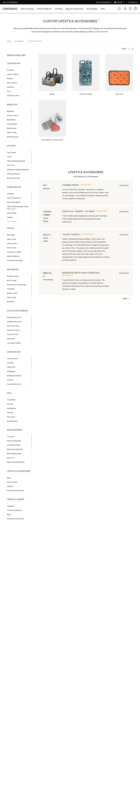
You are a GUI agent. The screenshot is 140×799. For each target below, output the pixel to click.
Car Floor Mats (12, 334)
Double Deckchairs (14, 322)
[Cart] (135, 9)
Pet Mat (10, 404)
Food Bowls (11, 400)
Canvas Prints (12, 358)
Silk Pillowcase (12, 137)
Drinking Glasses (13, 174)
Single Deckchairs (14, 317)
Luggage (10, 506)
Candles (10, 363)
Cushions (10, 70)
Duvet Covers (12, 115)
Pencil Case (11, 248)
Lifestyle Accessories (18, 471)
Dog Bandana (12, 421)
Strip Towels (11, 297)
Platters (10, 217)
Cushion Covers (13, 95)
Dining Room (14, 187)
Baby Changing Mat (15, 449)
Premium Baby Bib (14, 441)
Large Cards (12, 243)
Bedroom (12, 104)
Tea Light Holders (14, 343)
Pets (9, 393)
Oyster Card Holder (14, 260)
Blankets (10, 111)
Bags (9, 478)
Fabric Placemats (14, 198)
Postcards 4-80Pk (14, 252)
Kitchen (11, 146)
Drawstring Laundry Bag (16, 285)
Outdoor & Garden (17, 310)
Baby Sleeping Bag (14, 453)
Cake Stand (11, 221)
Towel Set (10, 289)
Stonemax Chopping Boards (18, 169)
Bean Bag (10, 235)
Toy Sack (10, 436)
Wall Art (10, 380)
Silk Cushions (12, 83)
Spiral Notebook (13, 256)
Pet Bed (10, 413)
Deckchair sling (13, 326)
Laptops (10, 486)
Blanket (10, 78)
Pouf (9, 91)
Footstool (10, 87)
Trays (9, 157)
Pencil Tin (11, 458)
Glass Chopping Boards (16, 161)
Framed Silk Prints (14, 384)
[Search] (119, 9)
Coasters (10, 194)
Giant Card (11, 239)
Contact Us (132, 2)
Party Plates (11, 213)
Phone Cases (12, 482)
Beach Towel (12, 293)
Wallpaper (11, 371)
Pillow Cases (12, 132)
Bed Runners (11, 128)
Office (10, 228)
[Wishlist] (130, 8)
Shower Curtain (13, 276)
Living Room (13, 63)
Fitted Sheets (12, 124)
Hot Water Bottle (13, 445)
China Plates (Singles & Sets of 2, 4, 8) (17, 207)
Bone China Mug (13, 178)
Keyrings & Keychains (15, 490)
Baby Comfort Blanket (15, 462)
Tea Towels (11, 152)
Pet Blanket (11, 408)
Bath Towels (11, 280)
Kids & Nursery (15, 430)
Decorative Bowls (13, 202)
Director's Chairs (13, 330)
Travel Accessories (14, 510)
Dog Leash (11, 417)
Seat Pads (11, 339)
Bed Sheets (11, 120)
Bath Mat (10, 302)
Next (125, 299)
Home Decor (13, 352)
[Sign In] (125, 8)
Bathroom (13, 269)
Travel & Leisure (15, 499)
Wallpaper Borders (14, 376)
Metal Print (11, 367)
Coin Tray (11, 165)
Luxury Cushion (13, 74)
